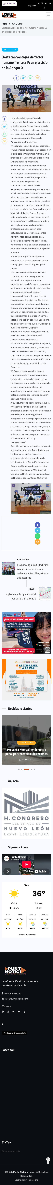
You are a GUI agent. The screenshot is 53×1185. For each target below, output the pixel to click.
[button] (19, 769)
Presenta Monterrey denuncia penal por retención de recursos (26, 752)
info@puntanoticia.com (16, 998)
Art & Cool (17, 23)
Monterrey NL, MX (13, 993)
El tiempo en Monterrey (26, 935)
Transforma (32, 1180)
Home (4, 23)
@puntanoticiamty (11, 1151)
